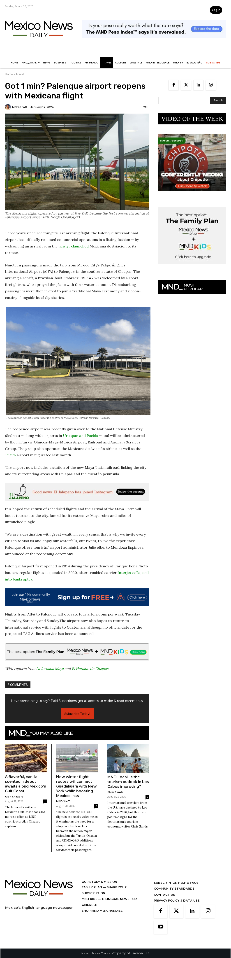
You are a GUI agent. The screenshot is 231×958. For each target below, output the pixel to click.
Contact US (164, 894)
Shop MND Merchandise (102, 910)
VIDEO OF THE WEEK (192, 118)
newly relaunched (73, 246)
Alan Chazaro (14, 796)
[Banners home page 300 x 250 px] (192, 194)
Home (9, 74)
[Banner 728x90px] (77, 652)
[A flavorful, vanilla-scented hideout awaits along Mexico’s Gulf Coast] (26, 758)
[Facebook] (174, 85)
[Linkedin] (198, 85)
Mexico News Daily (94, 953)
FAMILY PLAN (92, 887)
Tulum (10, 455)
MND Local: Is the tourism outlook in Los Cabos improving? (128, 782)
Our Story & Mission (99, 881)
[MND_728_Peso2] (154, 41)
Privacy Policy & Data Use (176, 900)
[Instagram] (211, 85)
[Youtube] (160, 927)
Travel (20, 74)
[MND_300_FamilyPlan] (192, 267)
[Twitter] (186, 85)
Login (216, 10)
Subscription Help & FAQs (176, 882)
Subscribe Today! (77, 714)
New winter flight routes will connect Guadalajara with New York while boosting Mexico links (76, 786)
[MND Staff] (8, 107)
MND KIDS (90, 899)
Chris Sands (115, 792)
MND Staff (19, 107)
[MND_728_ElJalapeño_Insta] (77, 492)
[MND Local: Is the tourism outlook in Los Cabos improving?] (128, 758)
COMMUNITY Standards (174, 888)
